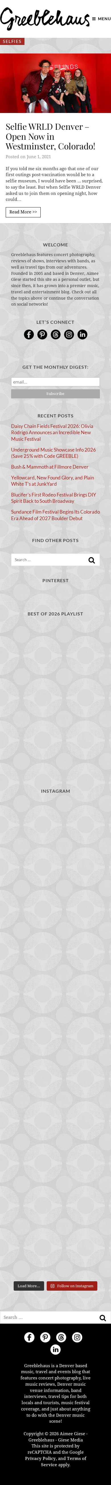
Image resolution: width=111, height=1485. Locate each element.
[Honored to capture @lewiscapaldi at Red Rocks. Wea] (55, 1199)
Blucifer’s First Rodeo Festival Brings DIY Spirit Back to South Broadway (53, 498)
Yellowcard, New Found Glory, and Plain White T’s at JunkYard (52, 481)
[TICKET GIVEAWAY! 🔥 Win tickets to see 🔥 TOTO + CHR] (55, 880)
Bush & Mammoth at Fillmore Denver (50, 467)
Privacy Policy (40, 1458)
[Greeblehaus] (45, 19)
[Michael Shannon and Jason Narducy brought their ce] (55, 986)
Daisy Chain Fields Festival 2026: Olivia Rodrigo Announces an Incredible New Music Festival (52, 432)
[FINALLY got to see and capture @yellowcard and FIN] (55, 1145)
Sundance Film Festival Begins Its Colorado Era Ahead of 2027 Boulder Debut (55, 515)
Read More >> (23, 212)
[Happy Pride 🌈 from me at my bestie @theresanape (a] (55, 1251)
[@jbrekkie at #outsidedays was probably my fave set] (55, 933)
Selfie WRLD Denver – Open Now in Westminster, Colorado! (50, 136)
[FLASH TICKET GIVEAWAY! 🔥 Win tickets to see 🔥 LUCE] (55, 1039)
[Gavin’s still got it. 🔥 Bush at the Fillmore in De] (55, 1092)
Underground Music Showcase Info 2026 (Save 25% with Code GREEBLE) (53, 453)
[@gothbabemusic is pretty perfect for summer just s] (55, 826)
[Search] (91, 560)
